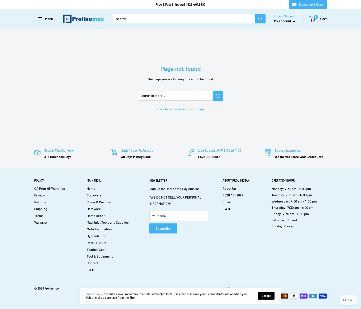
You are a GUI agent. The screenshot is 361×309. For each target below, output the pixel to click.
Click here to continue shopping (180, 109)
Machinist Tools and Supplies (108, 222)
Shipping (40, 209)
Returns (40, 202)
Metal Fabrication (99, 229)
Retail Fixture (97, 243)
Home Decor (96, 216)
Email (226, 202)
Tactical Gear (96, 249)
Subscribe (163, 228)
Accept (266, 295)
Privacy (39, 195)
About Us (229, 188)
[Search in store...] (218, 96)
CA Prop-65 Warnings (49, 188)
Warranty (41, 222)
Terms (38, 216)
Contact (92, 263)
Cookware (94, 195)
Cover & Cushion (99, 202)
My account (283, 21)
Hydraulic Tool (97, 236)
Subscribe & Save (311, 4)
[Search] (260, 18)
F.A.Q (90, 270)
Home (91, 188)
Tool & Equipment (100, 256)
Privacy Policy (94, 294)
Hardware (94, 209)
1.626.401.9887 (232, 195)
